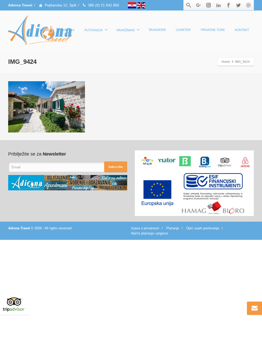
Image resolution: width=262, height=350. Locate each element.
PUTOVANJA (93, 30)
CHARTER (183, 30)
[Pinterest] (248, 5)
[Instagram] (208, 5)
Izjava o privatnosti (145, 228)
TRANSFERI (157, 30)
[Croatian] (132, 5)
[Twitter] (238, 5)
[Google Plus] (198, 5)
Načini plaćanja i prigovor (149, 233)
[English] (141, 5)
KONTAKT (242, 30)
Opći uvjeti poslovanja (202, 228)
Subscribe (115, 167)
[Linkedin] (218, 5)
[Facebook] (228, 5)
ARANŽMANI (125, 30)
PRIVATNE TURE (213, 30)
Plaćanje (172, 228)
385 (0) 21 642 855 (103, 5)
